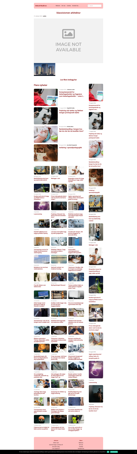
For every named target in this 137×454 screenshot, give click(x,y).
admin (44, 16)
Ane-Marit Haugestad (72, 145)
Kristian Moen (70, 126)
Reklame (58, 5)
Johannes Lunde (71, 89)
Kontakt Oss (75, 5)
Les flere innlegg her (68, 80)
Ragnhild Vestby (70, 108)
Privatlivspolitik (114, 451)
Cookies (69, 5)
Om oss (63, 5)
